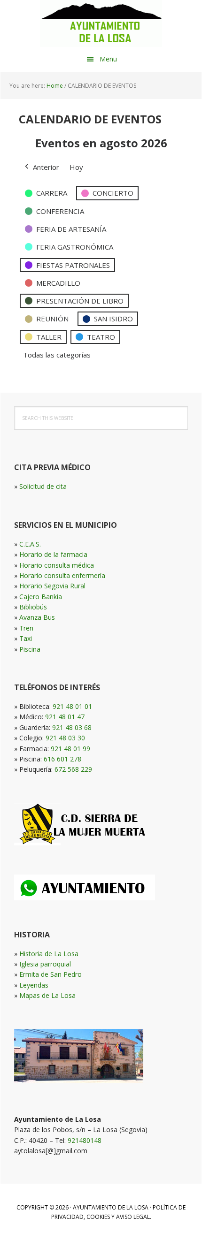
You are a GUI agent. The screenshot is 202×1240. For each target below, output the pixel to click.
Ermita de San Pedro (50, 974)
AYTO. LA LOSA (101, 23)
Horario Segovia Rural (52, 585)
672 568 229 (73, 769)
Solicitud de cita (43, 486)
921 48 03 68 (72, 727)
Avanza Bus (37, 617)
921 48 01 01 (72, 706)
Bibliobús (33, 606)
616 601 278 (62, 758)
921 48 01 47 (65, 716)
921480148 (84, 1140)
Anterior (46, 167)
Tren (26, 628)
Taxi (25, 638)
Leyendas (33, 985)
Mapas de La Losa (47, 995)
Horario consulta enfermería (62, 575)
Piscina (29, 649)
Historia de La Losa (48, 953)
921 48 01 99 (70, 748)
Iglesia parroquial (45, 963)
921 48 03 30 (65, 737)
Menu (108, 58)
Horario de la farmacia (53, 554)
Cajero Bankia (40, 596)
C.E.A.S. (30, 544)
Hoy (76, 167)
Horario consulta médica (56, 565)
